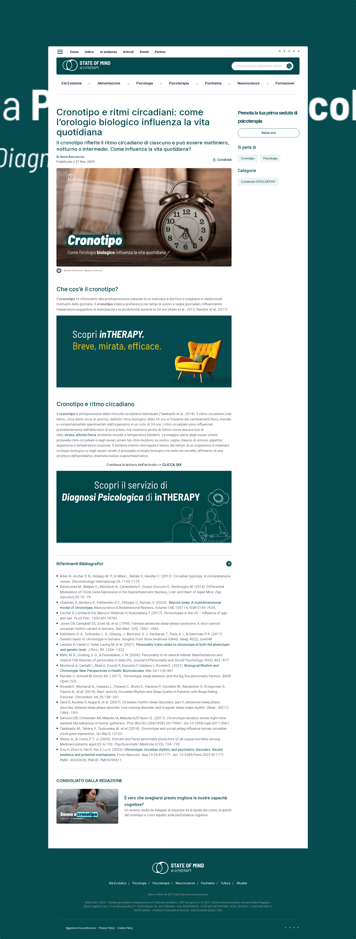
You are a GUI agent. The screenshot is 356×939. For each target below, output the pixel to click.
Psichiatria (213, 83)
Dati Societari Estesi (203, 910)
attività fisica (86, 435)
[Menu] (60, 52)
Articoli (128, 52)
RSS (219, 910)
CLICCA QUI (172, 465)
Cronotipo (248, 158)
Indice (89, 52)
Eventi (144, 52)
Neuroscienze (249, 83)
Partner (160, 52)
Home (74, 52)
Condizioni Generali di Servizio (170, 910)
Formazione (285, 83)
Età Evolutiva (72, 83)
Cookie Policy (125, 928)
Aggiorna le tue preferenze (81, 928)
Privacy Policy (107, 928)
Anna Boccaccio (72, 157)
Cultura (225, 883)
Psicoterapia (179, 83)
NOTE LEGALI (142, 910)
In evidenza (108, 52)
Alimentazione (109, 83)
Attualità (242, 883)
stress (69, 435)
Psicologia (144, 83)
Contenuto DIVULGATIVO (258, 182)
